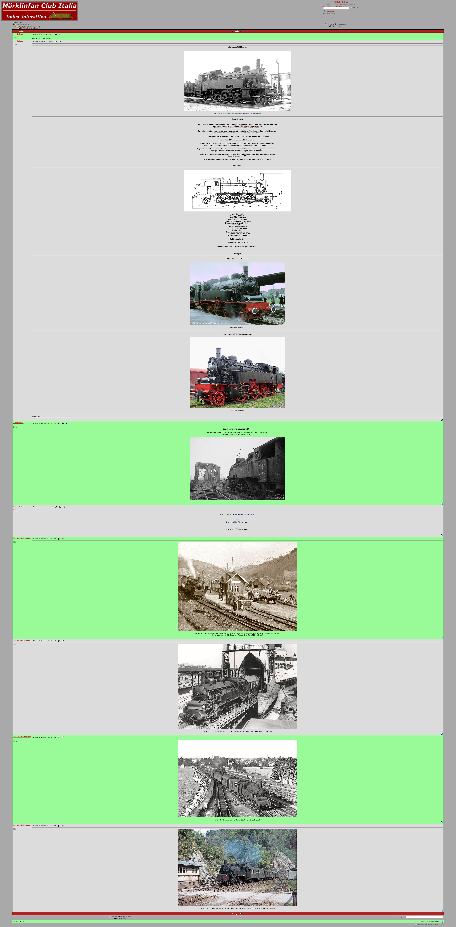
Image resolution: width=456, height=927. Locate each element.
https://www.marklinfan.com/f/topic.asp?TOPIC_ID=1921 (245, 127)
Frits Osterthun (18, 506)
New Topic (330, 24)
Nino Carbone (18, 34)
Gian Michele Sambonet (22, 538)
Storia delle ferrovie (23, 24)
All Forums (18, 22)
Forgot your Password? (329, 13)
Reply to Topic (342, 24)
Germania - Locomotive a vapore (30, 26)
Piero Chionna (18, 423)
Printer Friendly (337, 26)
